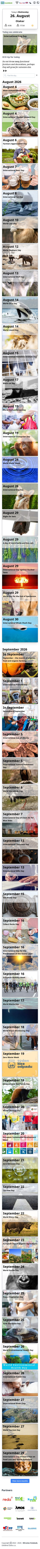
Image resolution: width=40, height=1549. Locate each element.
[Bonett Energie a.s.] (20, 1518)
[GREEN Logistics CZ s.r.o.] (8, 1518)
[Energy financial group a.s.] (20, 1528)
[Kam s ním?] (32, 1499)
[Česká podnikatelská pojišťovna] (8, 1528)
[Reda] (8, 1499)
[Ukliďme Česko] (8, 1508)
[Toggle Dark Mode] (30, 2)
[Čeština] (20, 2)
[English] (26, 2)
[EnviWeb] (20, 1499)
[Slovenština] (23, 2)
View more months (20, 1481)
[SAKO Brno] (32, 1518)
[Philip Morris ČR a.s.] (32, 1508)
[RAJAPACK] (32, 1528)
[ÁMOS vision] (20, 1508)
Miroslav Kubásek (30, 1543)
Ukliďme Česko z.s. (9, 1545)
